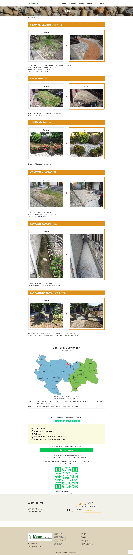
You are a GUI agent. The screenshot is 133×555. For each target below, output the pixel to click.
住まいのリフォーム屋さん (59, 540)
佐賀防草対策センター (58, 533)
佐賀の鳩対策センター (58, 541)
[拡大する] (61, 36)
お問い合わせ (59, 528)
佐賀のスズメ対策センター (59, 536)
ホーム (53, 528)
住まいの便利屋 (32, 547)
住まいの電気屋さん (58, 544)
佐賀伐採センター (57, 534)
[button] (66, 450)
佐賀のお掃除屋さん (58, 543)
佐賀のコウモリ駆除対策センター (60, 537)
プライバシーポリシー (77, 528)
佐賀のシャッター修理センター (60, 539)
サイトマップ (67, 528)
